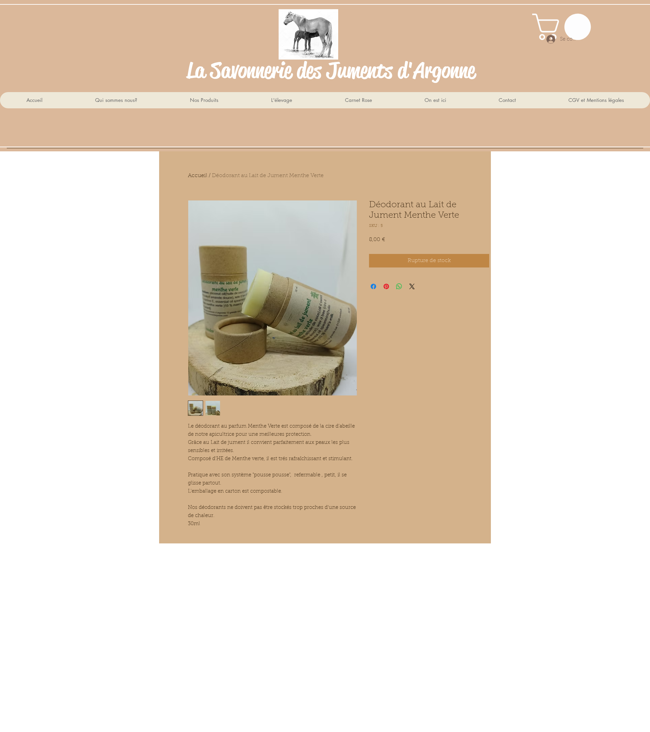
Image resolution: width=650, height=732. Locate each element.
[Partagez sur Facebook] (373, 286)
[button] (564, 27)
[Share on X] (412, 286)
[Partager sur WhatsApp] (399, 286)
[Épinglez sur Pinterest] (386, 286)
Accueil (197, 175)
